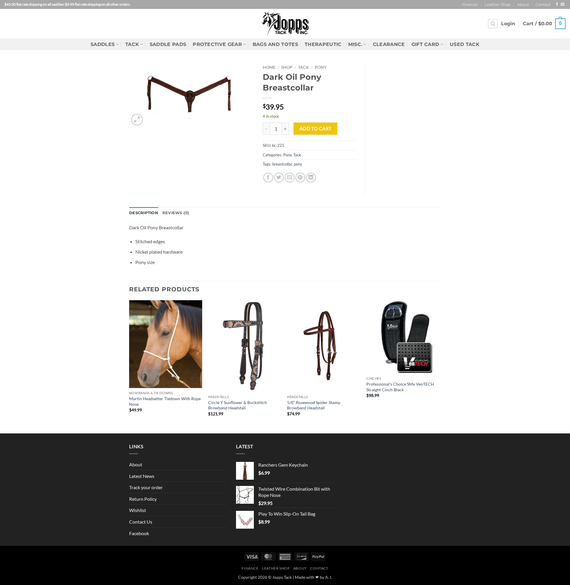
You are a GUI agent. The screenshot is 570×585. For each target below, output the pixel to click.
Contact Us (140, 521)
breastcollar (282, 164)
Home (269, 67)
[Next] (439, 366)
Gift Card (425, 44)
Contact (543, 4)
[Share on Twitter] (279, 177)
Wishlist (137, 510)
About (523, 4)
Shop (286, 67)
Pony (321, 67)
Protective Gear (217, 44)
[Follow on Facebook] (557, 4)
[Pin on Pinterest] (300, 177)
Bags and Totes (275, 44)
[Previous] (129, 366)
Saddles (103, 44)
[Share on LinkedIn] (311, 177)
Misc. (355, 44)
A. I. (328, 577)
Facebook (139, 533)
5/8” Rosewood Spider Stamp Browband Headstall (313, 405)
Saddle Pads (168, 44)
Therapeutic (323, 44)
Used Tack (464, 44)
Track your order (146, 487)
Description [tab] (143, 213)
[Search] (493, 23)
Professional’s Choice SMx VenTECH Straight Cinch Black (400, 386)
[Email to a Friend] (289, 177)
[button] (508, 24)
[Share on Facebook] (268, 177)
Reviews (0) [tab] (175, 213)
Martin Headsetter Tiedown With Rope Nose (165, 401)
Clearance (389, 44)
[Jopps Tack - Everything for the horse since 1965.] (285, 23)
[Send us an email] (562, 4)
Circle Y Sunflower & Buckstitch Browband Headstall (237, 405)
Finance (470, 4)
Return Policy (143, 499)
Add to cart (316, 128)
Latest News (141, 476)
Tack (132, 44)
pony (298, 164)
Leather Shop (497, 4)
